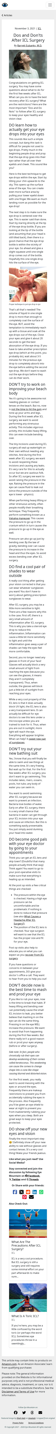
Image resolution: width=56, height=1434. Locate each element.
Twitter (16, 1179)
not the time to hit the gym (26, 409)
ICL (39, 28)
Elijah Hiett (21, 1418)
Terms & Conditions (36, 1423)
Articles (7, 15)
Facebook (34, 1175)
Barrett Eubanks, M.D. (29, 45)
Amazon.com (9, 1364)
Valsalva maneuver (19, 518)
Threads (34, 1179)
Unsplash (32, 1418)
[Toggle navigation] (50, 5)
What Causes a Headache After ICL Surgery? (27, 920)
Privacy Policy (18, 1423)
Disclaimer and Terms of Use (18, 1391)
